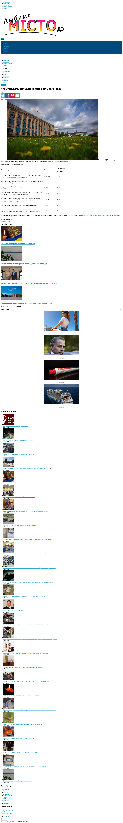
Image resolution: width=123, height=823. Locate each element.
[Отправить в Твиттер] (3, 97)
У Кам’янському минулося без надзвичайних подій (24, 263)
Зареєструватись (8, 810)
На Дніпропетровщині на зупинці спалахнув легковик (18, 738)
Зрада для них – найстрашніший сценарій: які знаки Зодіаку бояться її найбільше (25, 653)
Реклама (5, 50)
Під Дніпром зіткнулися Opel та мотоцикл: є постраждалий (19, 525)
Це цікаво (6, 46)
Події (4, 45)
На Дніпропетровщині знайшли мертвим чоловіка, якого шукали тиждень (24, 696)
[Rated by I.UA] (4, 820)
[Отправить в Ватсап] (2, 99)
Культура (6, 3)
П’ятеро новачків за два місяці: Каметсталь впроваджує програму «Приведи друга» (26, 681)
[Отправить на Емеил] (17, 97)
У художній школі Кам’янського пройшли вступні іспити (19, 497)
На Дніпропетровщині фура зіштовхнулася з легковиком (19, 454)
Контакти (6, 53)
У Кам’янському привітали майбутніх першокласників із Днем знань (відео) (24, 554)
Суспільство (6, 2)
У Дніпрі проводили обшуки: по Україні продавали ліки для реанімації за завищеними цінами (29, 710)
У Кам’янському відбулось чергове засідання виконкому (26, 303)
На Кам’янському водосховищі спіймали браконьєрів (18, 440)
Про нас (5, 51)
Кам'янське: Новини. (10, 821)
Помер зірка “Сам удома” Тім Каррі (13, 610)
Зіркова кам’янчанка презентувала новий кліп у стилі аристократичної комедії (25, 511)
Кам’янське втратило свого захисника (18, 243)
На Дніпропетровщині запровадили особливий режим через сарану (22, 724)
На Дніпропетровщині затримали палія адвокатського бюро (20, 752)
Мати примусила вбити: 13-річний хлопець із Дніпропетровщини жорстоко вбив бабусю (28, 582)
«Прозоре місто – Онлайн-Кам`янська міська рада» (97, 215)
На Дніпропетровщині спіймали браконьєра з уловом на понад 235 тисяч (24, 596)
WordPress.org (7, 816)
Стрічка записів (7, 813)
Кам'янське (4, 221)
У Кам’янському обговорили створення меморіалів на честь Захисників (23, 667)
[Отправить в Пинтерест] (12, 97)
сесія (8, 221)
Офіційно (6, 8)
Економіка (6, 5)
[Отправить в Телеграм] (6, 99)
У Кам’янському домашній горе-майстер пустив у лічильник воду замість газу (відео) (27, 539)
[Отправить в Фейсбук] (7, 97)
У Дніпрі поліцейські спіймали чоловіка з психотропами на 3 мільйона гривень (25, 766)
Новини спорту (7, 6)
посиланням (64, 161)
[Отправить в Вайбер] (4, 99)
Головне (5, 43)
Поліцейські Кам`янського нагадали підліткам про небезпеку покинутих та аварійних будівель (30, 639)
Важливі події (7, 42)
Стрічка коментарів (9, 815)
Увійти (5, 811)
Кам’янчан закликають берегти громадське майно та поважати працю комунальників (27, 468)
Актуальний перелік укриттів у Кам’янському (16, 426)
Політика (6, 48)
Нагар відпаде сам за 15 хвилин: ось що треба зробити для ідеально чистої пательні (27, 625)
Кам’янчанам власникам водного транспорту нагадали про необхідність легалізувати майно (29, 568)
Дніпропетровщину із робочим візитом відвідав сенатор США (29, 283)
